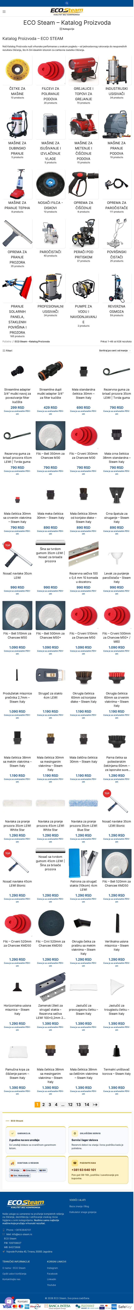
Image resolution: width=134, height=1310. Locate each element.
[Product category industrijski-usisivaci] (117, 78)
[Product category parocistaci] (51, 238)
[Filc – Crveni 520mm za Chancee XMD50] (17, 923)
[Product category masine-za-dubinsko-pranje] (17, 135)
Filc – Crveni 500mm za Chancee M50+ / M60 (116, 637)
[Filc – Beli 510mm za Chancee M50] (17, 615)
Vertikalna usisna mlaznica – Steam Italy (117, 945)
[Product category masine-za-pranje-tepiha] (17, 192)
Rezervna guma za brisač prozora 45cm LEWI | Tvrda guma (17, 457)
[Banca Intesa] (58, 1306)
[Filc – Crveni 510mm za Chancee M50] (84, 615)
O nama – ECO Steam (13, 1268)
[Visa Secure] (102, 1306)
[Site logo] (67, 11)
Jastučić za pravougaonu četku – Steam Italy (83, 1009)
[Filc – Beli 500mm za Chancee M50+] (51, 615)
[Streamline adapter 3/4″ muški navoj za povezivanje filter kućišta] (17, 371)
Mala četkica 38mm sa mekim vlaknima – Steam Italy (17, 761)
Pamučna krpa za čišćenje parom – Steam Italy (17, 1073)
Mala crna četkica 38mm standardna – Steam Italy (117, 457)
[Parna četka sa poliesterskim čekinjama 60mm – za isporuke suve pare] (117, 739)
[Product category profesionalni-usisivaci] (51, 296)
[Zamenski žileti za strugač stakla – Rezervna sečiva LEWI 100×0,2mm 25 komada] (51, 987)
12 (70, 1104)
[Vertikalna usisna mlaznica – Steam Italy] (117, 923)
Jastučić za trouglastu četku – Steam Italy (116, 1009)
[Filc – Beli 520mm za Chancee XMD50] (117, 863)
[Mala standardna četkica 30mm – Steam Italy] (84, 371)
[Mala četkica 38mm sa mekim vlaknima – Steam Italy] (17, 739)
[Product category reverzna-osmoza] (117, 296)
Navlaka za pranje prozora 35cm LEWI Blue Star (83, 825)
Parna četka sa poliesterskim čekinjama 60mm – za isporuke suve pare (117, 766)
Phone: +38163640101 (18, 1229)
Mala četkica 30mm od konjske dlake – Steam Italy (83, 517)
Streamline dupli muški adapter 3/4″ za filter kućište (50, 393)
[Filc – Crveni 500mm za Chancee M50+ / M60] (117, 615)
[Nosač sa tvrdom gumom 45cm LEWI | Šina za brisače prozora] (51, 850)
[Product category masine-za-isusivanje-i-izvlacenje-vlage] (51, 138)
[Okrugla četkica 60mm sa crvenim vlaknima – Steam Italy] (117, 675)
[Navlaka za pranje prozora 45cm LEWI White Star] (51, 803)
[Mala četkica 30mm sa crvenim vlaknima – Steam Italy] (17, 495)
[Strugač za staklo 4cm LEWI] (51, 675)
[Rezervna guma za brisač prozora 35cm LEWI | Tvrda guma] (117, 371)
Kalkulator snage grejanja (82, 1212)
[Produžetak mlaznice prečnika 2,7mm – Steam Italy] (17, 675)
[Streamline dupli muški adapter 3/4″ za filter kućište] (51, 371)
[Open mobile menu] (4, 11)
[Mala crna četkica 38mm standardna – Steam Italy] (117, 435)
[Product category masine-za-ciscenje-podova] (84, 138)
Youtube (51, 1285)
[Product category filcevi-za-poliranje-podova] (51, 80)
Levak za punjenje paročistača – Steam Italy (117, 577)
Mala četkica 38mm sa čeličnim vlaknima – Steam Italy (83, 1073)
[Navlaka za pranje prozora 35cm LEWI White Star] (17, 803)
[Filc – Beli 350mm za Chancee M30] (51, 435)
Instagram (52, 1268)
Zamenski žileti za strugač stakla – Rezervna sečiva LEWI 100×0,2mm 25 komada (50, 1014)
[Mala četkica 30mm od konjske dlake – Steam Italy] (84, 495)
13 (78, 1104)
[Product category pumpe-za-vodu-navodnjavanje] (84, 301)
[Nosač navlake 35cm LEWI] (17, 555)
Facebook (52, 1273)
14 (87, 1104)
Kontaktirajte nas (11, 1279)
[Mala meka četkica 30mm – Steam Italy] (51, 495)
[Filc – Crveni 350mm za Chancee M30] (84, 435)
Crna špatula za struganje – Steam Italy (116, 517)
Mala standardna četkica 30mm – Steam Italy (83, 393)
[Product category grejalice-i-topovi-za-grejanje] (84, 80)
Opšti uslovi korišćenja (14, 1273)
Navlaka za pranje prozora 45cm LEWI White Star (50, 825)
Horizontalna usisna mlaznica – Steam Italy (17, 1009)
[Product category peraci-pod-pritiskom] (84, 241)
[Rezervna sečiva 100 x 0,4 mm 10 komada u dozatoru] (84, 555)
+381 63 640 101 (84, 1170)
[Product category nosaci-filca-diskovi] (51, 192)
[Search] (67, 3)
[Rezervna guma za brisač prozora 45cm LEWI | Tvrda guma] (17, 435)
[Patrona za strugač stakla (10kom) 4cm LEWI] (84, 863)
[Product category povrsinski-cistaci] (117, 241)
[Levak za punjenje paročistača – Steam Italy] (117, 555)
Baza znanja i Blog (79, 1206)
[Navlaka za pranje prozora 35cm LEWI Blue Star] (84, 803)
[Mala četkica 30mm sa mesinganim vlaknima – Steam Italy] (51, 739)
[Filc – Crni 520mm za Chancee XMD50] (51, 923)
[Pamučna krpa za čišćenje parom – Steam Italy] (17, 1051)
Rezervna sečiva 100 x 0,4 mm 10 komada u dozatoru (83, 577)
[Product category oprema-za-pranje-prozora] (17, 244)
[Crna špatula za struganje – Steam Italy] (117, 495)
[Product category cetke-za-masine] (17, 78)
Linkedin (51, 1279)
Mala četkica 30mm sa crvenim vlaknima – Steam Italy (17, 517)
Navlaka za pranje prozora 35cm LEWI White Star (17, 825)
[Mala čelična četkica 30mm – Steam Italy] (84, 739)
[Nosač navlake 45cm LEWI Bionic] (17, 863)
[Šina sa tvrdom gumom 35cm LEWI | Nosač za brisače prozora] (51, 542)
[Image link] (26, 1203)
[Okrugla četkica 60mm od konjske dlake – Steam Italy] (84, 675)
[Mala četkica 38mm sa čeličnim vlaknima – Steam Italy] (84, 1051)
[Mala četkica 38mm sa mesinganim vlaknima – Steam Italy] (51, 1051)
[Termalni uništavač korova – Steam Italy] (117, 1051)
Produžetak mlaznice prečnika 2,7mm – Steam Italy (17, 697)
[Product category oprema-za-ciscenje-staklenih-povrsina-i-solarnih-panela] (17, 306)
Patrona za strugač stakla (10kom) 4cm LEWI (83, 885)
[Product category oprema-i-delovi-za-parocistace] (117, 192)
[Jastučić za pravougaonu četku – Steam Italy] (84, 987)
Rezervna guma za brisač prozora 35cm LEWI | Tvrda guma (116, 393)
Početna (6, 341)
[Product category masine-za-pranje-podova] (117, 135)
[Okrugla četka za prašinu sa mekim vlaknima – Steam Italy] (84, 923)
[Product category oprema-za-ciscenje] (84, 192)
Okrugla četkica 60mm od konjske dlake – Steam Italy (84, 697)
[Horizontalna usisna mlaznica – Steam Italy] (17, 987)
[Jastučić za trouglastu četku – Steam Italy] (117, 987)
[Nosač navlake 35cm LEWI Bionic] (117, 803)
